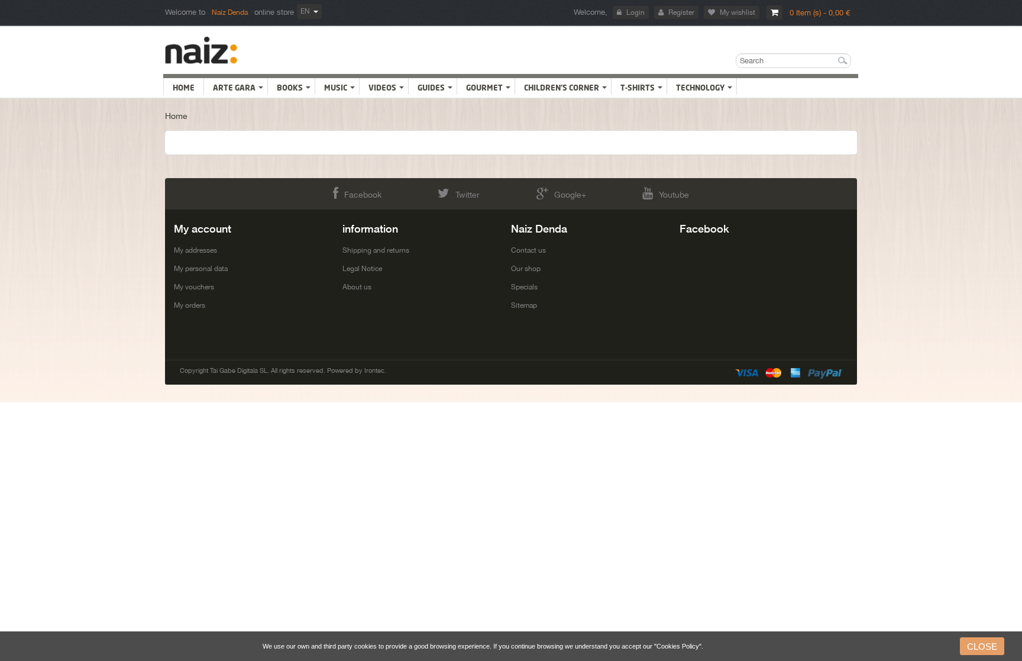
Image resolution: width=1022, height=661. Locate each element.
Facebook (362, 194)
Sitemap (524, 305)
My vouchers (194, 287)
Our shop (526, 269)
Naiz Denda (230, 12)
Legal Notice (362, 269)
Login (635, 12)
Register (681, 12)
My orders (189, 305)
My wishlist (737, 12)
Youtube (674, 194)
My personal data (201, 269)
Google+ (570, 194)
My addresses (195, 250)
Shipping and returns (375, 250)
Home (176, 116)
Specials (524, 287)
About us (356, 287)
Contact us (528, 250)
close (982, 646)
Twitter (467, 194)
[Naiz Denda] (201, 50)
